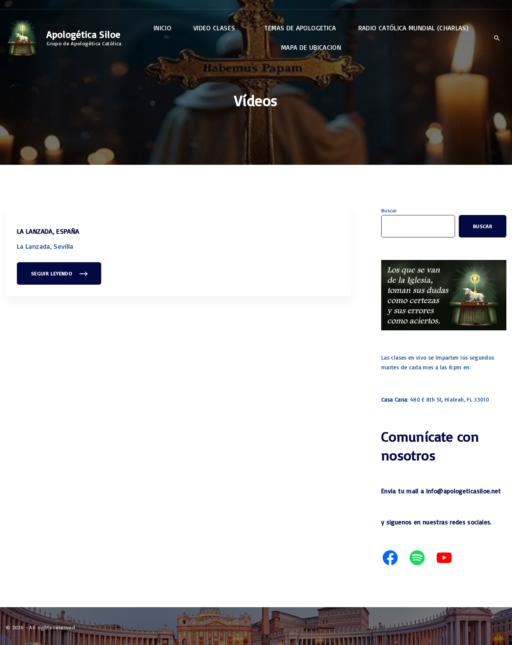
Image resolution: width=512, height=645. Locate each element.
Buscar (389, 210)
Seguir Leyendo (56, 277)
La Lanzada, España (48, 231)
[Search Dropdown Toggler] (496, 38)
